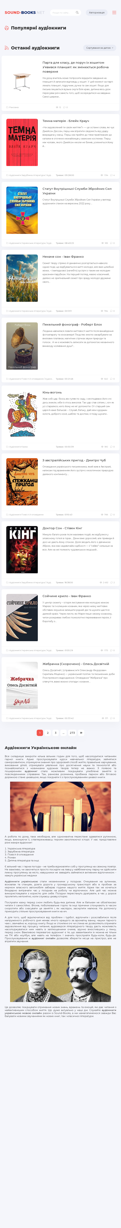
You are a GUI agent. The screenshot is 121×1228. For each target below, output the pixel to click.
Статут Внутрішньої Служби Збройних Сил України (77, 191)
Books (25, 12)
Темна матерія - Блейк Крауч (66, 121)
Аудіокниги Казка (18, 446)
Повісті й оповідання (21, 854)
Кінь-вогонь (52, 392)
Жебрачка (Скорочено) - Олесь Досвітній (76, 664)
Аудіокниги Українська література (27, 243)
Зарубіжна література (21, 851)
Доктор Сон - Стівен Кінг (62, 528)
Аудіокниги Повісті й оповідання (26, 379)
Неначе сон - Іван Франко (63, 256)
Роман (12, 857)
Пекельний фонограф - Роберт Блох (72, 324)
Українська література (21, 848)
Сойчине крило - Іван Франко (67, 596)
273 (72, 732)
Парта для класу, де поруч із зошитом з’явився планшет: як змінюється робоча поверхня (76, 67)
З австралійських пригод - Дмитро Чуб (74, 460)
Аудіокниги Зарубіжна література (27, 175)
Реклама (14, 107)
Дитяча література (19, 860)
